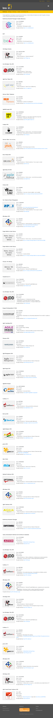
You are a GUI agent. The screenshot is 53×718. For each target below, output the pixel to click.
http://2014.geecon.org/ (27, 454)
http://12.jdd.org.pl (27, 621)
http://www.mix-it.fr (27, 468)
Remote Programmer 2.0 (27, 696)
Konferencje (5, 11)
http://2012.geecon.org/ (27, 652)
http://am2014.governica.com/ (28, 362)
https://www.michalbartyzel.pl (28, 27)
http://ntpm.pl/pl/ (26, 211)
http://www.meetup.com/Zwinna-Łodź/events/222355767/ (33, 193)
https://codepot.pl (26, 134)
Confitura (18, 11)
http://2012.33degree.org (28, 684)
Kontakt (48, 1)
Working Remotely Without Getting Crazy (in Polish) (31, 636)
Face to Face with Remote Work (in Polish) (30, 573)
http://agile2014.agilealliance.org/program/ (30, 392)
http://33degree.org (27, 58)
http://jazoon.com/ (27, 543)
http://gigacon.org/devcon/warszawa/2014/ (31, 422)
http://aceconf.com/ (27, 698)
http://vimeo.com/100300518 (23, 452)
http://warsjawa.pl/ (27, 347)
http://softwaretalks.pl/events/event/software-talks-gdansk (33, 103)
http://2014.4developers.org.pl (29, 498)
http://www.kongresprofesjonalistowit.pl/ (30, 318)
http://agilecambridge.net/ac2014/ (29, 332)
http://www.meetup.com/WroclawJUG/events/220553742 (32, 270)
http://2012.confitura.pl (27, 638)
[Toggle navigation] (48, 6)
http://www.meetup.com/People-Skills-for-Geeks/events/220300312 (34, 255)
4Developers (14, 11)
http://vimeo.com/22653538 (40, 696)
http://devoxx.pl (26, 163)
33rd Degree (10, 11)
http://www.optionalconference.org (29, 483)
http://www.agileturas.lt (27, 88)
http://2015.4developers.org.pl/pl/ (29, 226)
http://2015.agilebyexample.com (29, 119)
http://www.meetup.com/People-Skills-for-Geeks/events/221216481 (34, 240)
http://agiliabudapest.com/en (28, 407)
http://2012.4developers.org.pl (29, 667)
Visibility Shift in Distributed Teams (29, 542)
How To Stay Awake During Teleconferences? (30, 207)
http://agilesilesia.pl (27, 178)
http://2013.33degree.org (28, 607)
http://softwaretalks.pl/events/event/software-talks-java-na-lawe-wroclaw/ (36, 148)
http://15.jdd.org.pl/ (27, 74)
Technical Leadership (6, 710)
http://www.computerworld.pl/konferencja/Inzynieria (32, 528)
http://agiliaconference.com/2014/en (29, 513)
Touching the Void (5, 708)
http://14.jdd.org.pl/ (27, 303)
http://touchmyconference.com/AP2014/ (30, 377)
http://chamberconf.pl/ (27, 285)
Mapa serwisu (42, 1)
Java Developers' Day (24, 11)
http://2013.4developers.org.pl (15, 591)
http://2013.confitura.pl (27, 575)
